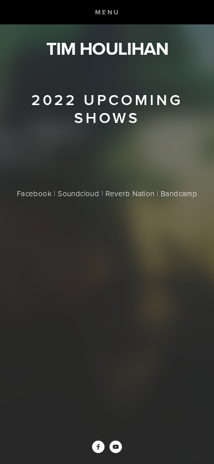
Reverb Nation (130, 193)
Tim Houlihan (107, 48)
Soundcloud (78, 193)
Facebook (34, 193)
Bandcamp (179, 193)
